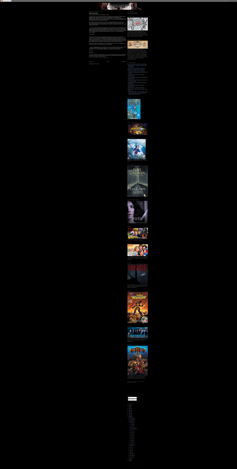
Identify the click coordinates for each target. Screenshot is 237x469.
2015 (130, 407)
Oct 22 (132, 427)
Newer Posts (91, 61)
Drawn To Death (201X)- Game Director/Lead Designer (137, 64)
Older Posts (124, 61)
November (132, 419)
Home (108, 61)
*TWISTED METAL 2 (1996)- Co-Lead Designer (135, 87)
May (131, 450)
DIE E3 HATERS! (93, 13)
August (131, 445)
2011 (130, 411)
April (131, 452)
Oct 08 (132, 437)
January (131, 456)
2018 (130, 405)
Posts (130, 397)
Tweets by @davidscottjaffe (132, 13)
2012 (130, 410)
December (132, 418)
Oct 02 (132, 440)
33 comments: (106, 57)
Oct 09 (132, 435)
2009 (130, 415)
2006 (130, 460)
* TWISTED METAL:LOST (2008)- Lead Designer (136, 68)
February (131, 455)
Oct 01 (132, 442)
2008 (130, 416)
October (131, 421)
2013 (130, 408)
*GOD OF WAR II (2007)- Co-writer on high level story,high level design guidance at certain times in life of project (137, 72)
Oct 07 (132, 438)
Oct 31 (132, 422)
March (131, 453)
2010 (130, 413)
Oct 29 (132, 425)
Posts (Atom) (96, 63)
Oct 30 (132, 424)
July (130, 447)
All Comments (131, 399)
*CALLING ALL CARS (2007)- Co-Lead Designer (136, 69)
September (132, 444)
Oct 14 (132, 432)
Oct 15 (132, 430)
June (131, 448)
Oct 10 (132, 434)
